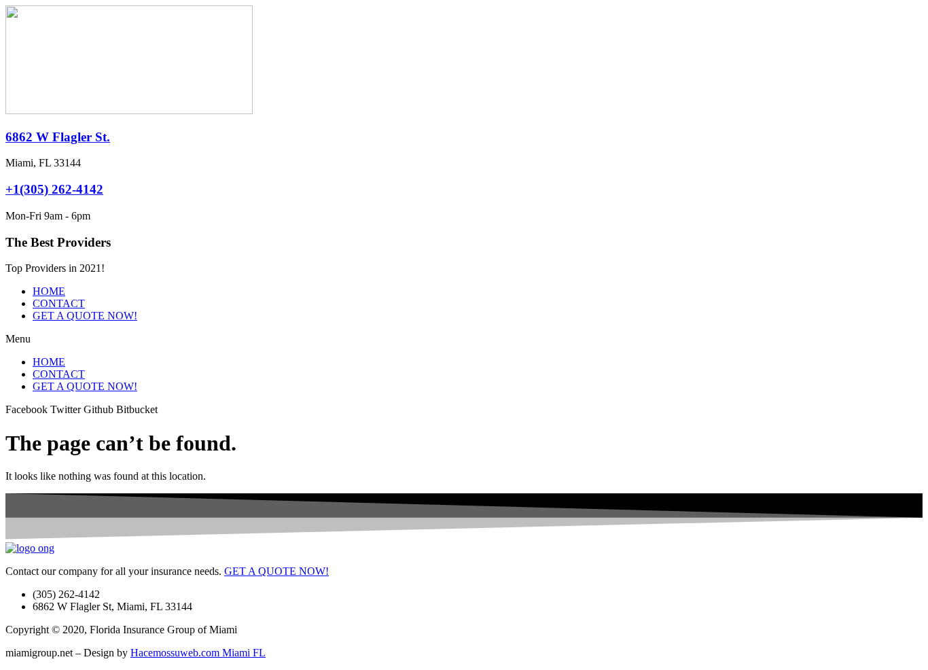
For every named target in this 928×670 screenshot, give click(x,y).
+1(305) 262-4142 (54, 189)
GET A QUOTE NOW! (85, 315)
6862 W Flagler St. (57, 137)
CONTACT (59, 303)
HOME (49, 291)
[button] (464, 339)
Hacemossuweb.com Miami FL (198, 652)
